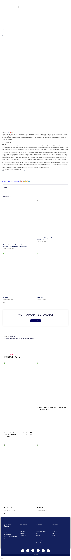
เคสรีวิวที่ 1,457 (40, 297)
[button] (68, 6)
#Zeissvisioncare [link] (36, 183)
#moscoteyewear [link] (15, 183)
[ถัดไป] (2, 558)
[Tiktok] (43, 550)
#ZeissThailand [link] (28, 183)
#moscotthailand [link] (6, 183)
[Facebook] (27, 550)
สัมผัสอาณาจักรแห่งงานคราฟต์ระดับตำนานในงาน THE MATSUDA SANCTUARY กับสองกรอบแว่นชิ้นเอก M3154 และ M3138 (17, 245)
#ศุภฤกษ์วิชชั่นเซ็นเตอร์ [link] (14, 181)
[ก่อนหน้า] (1, 558)
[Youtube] (38, 550)
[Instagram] (32, 550)
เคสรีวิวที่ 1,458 (6, 297)
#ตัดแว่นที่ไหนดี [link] (5, 181)
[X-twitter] (48, 550)
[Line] (22, 550)
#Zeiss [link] (42, 183)
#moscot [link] (22, 183)
